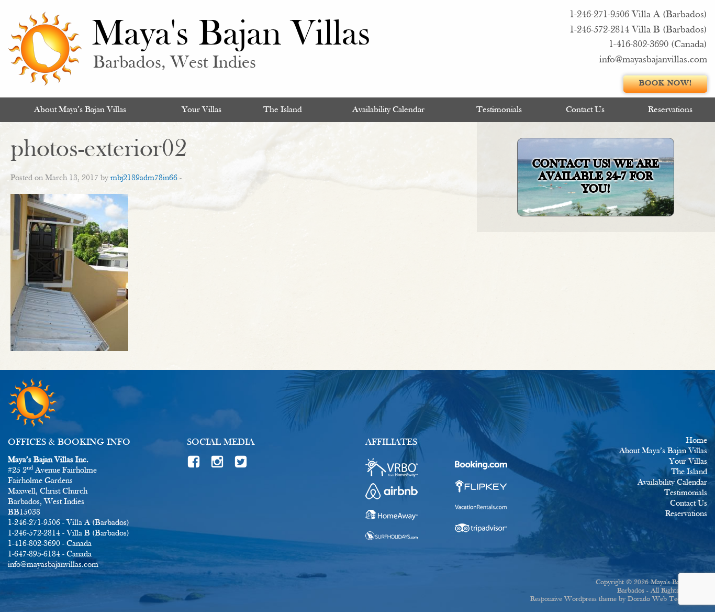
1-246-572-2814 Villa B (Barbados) (638, 30)
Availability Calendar (388, 109)
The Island (282, 109)
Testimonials (499, 109)
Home (696, 440)
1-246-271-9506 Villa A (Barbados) (638, 15)
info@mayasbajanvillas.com (653, 60)
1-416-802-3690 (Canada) (658, 45)
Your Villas (201, 109)
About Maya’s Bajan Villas (80, 109)
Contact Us (585, 109)
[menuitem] (80, 109)
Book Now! (665, 84)
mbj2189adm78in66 (143, 178)
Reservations (670, 109)
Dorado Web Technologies (667, 599)
